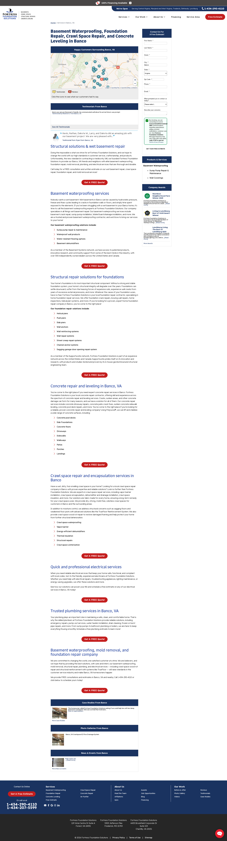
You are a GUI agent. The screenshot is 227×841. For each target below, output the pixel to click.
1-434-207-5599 (22, 807)
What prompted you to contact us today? (155, 99)
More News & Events (59, 769)
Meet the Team (120, 793)
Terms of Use (153, 142)
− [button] (135, 83)
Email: (147, 91)
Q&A (116, 800)
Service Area (193, 17)
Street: (147, 55)
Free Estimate (215, 17)
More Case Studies (58, 720)
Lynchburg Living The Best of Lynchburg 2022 (160, 229)
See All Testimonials (61, 127)
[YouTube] (45, 805)
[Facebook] (48, 805)
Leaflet (107, 88)
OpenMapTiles (115, 88)
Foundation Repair (53, 793)
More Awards (148, 243)
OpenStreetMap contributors (129, 88)
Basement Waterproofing (56, 790)
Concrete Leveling (53, 797)
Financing (176, 17)
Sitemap (148, 837)
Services (123, 17)
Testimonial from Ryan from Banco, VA (77, 140)
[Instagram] (55, 805)
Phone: (147, 84)
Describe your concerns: (152, 110)
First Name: (148, 41)
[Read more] (160, 222)
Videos (177, 797)
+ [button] (135, 79)
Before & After (180, 790)
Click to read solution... (76, 711)
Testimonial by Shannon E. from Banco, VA (66, 113)
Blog (143, 797)
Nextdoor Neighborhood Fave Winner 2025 (161, 196)
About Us (158, 17)
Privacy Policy (118, 837)
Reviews (203, 790)
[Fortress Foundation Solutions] (19, 14)
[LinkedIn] (58, 805)
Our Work (140, 17)
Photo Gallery (179, 793)
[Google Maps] (51, 805)
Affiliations (119, 797)
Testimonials (205, 793)
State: (146, 69)
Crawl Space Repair (88, 790)
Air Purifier (84, 797)
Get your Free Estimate (155, 149)
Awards (144, 790)
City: (146, 62)
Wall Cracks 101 (70, 759)
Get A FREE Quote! (94, 182)
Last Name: (148, 48)
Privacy (161, 142)
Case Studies (205, 797)
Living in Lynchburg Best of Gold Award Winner (161, 213)
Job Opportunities (148, 793)
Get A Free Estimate (22, 794)
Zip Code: (148, 79)
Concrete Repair (86, 793)
